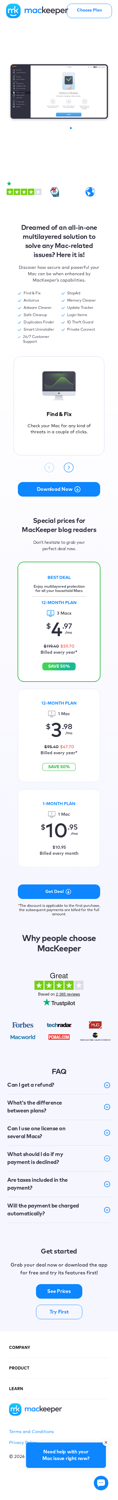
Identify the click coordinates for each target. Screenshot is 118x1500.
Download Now (54, 489)
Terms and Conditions (31, 1432)
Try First (59, 1312)
